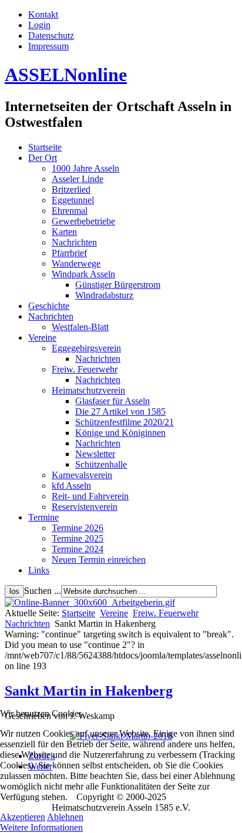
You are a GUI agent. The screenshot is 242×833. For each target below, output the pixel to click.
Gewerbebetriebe (83, 221)
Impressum (48, 46)
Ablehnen (65, 817)
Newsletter (95, 454)
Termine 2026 (77, 528)
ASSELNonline (66, 74)
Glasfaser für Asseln (112, 401)
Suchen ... (42, 591)
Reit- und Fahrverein (90, 496)
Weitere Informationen (41, 827)
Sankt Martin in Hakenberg (89, 690)
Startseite (45, 147)
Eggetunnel (73, 200)
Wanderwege (76, 263)
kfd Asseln (71, 486)
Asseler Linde (77, 179)
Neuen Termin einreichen (99, 560)
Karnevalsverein (82, 475)
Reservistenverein (84, 507)
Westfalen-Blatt (80, 327)
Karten (64, 232)
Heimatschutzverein (88, 390)
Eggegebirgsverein (86, 348)
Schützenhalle (101, 464)
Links (38, 570)
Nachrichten (74, 242)
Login (39, 25)
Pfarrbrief (69, 253)
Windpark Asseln (83, 274)
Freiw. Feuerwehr (84, 369)
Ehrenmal (70, 211)
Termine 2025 (77, 538)
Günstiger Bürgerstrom (117, 285)
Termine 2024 (77, 549)
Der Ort (42, 158)
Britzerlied (71, 189)
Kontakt (43, 14)
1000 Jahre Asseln (85, 168)
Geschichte (48, 306)
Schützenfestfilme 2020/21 (124, 422)
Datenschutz (51, 36)
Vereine (42, 337)
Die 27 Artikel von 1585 (120, 411)
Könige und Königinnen (120, 433)
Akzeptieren (22, 817)
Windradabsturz (104, 295)
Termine (43, 517)
